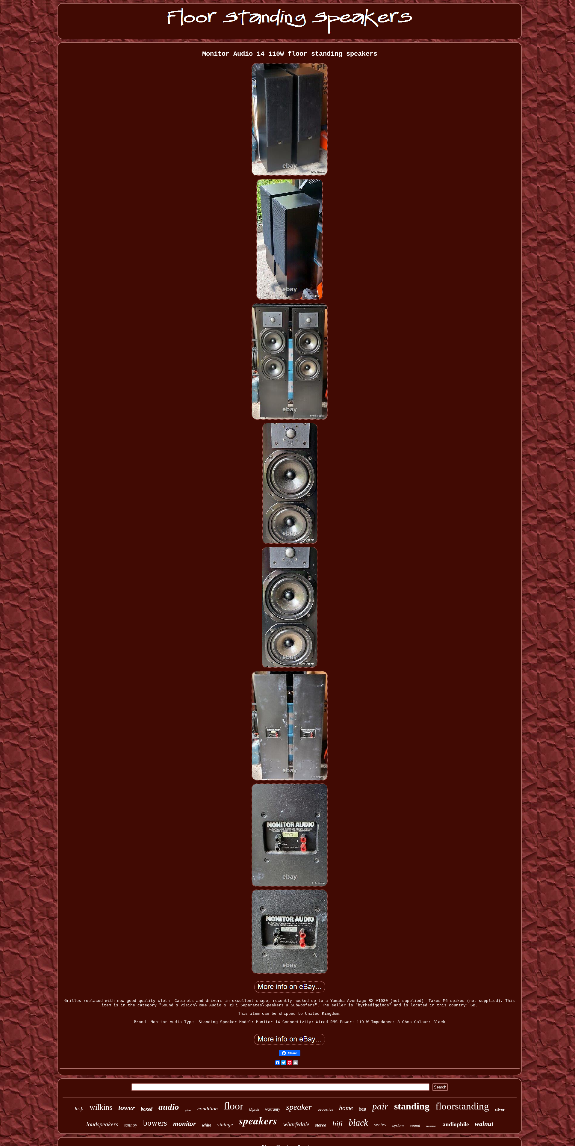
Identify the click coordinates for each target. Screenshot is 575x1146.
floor (233, 1106)
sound (415, 1126)
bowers (155, 1122)
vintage (225, 1124)
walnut (484, 1123)
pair (380, 1106)
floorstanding (462, 1106)
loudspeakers (102, 1124)
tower (126, 1108)
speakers (258, 1120)
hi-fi (79, 1109)
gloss (188, 1110)
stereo (320, 1125)
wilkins (101, 1107)
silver (500, 1109)
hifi (337, 1123)
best (362, 1109)
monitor (184, 1123)
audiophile (456, 1124)
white (206, 1125)
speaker (299, 1107)
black (358, 1122)
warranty (272, 1109)
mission (431, 1126)
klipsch (254, 1109)
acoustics (325, 1109)
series (380, 1124)
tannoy (130, 1125)
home (346, 1108)
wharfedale (296, 1124)
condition (207, 1109)
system (398, 1126)
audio (168, 1107)
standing (411, 1106)
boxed (146, 1109)
